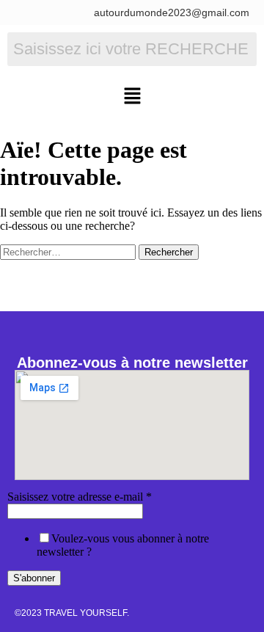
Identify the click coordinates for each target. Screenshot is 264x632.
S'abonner (34, 578)
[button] (132, 97)
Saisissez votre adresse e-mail (79, 496)
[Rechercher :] (69, 251)
